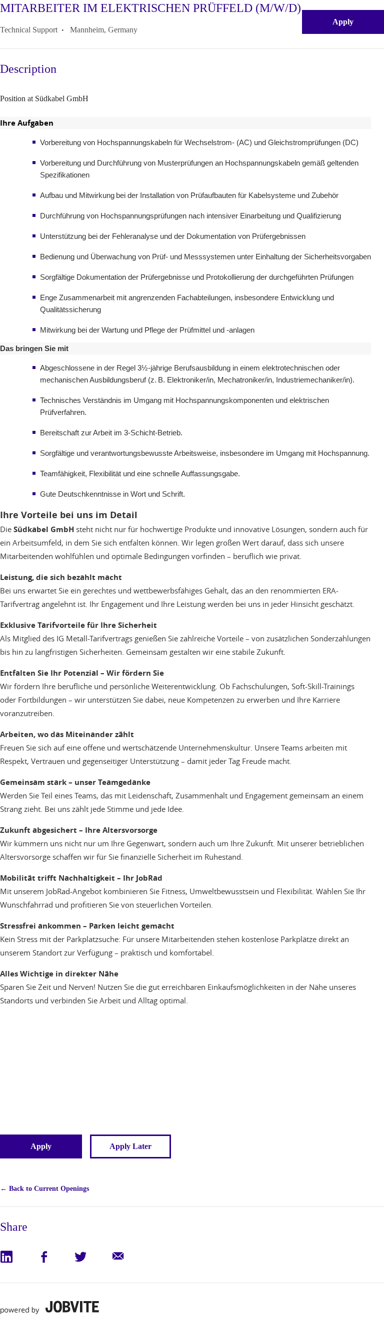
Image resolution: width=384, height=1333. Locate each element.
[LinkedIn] (18, 1257)
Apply (343, 21)
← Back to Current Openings (44, 1188)
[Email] (129, 1257)
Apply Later (131, 1146)
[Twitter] (92, 1257)
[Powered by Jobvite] (49, 1307)
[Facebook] (55, 1257)
